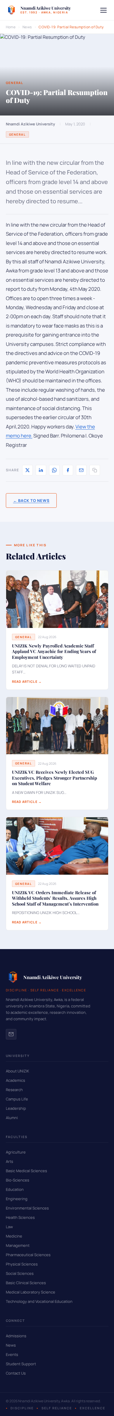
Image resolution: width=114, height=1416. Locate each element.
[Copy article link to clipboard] (94, 470)
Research (14, 1089)
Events (12, 1354)
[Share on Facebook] (68, 470)
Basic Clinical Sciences (26, 1282)
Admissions (16, 1335)
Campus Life (17, 1099)
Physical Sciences (22, 1264)
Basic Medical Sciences (26, 1170)
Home (11, 26)
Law (9, 1226)
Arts (9, 1161)
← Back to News (31, 500)
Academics (15, 1080)
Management (18, 1245)
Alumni (12, 1117)
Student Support (21, 1363)
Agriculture (16, 1152)
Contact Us (16, 1373)
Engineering (16, 1198)
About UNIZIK (17, 1071)
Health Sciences (20, 1217)
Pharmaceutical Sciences (28, 1254)
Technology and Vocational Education (39, 1301)
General (17, 134)
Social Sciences (20, 1273)
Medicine (14, 1236)
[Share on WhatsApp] (54, 470)
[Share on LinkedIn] (41, 470)
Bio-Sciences (17, 1180)
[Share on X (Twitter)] (27, 470)
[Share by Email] (81, 470)
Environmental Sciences (27, 1208)
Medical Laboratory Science (30, 1292)
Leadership (16, 1108)
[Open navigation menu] (103, 10)
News (27, 26)
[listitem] (11, 1034)
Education (15, 1189)
